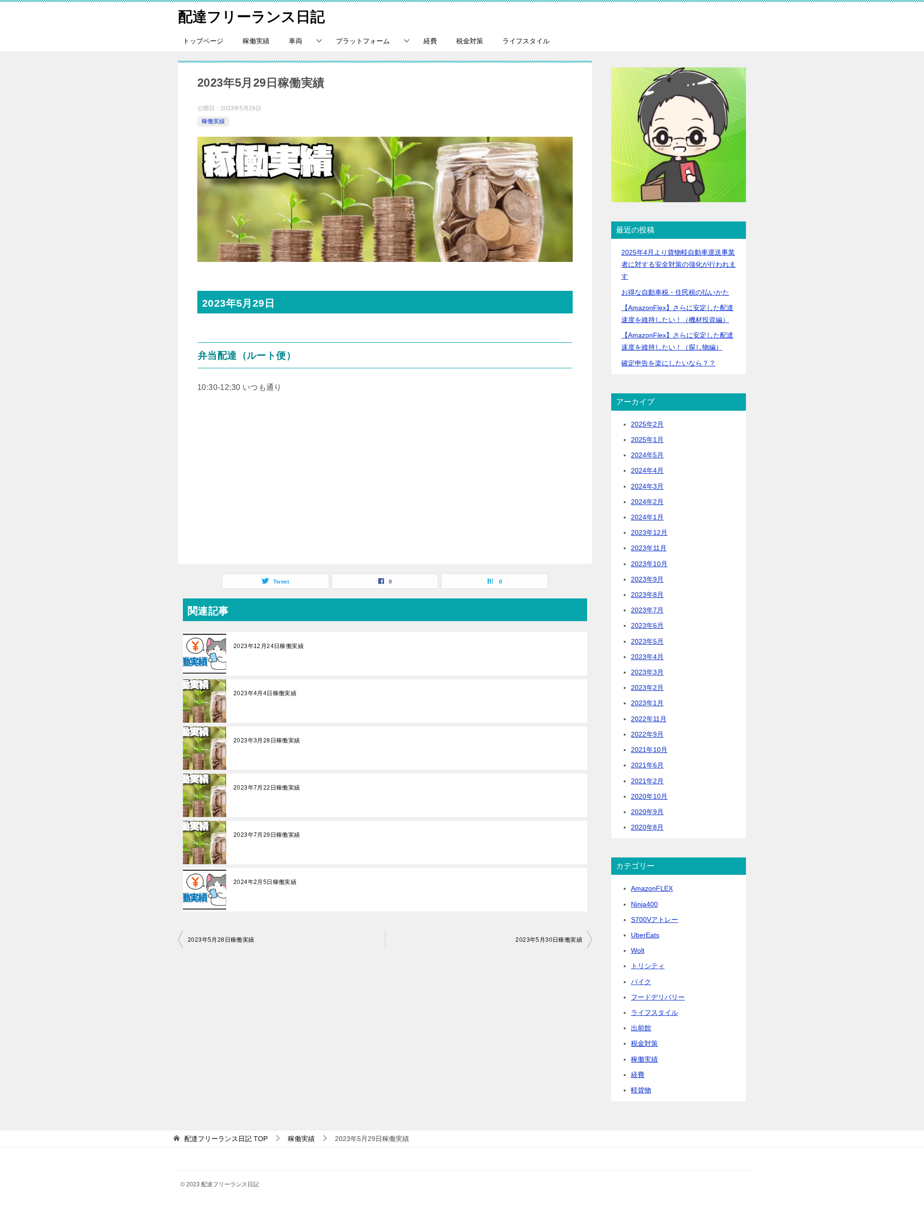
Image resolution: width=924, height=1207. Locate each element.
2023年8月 (647, 594)
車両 (295, 41)
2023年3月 (647, 672)
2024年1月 (647, 517)
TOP (226, 1138)
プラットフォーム (363, 41)
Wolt (637, 950)
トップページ (203, 41)
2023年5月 (647, 641)
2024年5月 (647, 455)
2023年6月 (647, 625)
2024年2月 (647, 502)
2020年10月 (649, 796)
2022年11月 (649, 719)
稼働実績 (256, 41)
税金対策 (469, 41)
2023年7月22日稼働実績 (266, 787)
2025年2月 (647, 424)
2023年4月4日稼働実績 (264, 693)
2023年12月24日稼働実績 (268, 646)
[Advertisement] (385, 482)
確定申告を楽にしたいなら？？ (668, 363)
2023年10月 (649, 564)
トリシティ (648, 966)
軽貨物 (641, 1090)
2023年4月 (647, 657)
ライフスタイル (526, 41)
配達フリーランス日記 (251, 17)
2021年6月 (647, 765)
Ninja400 (644, 904)
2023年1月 (647, 703)
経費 (430, 41)
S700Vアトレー (654, 919)
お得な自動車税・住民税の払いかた (675, 292)
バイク (641, 982)
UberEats (645, 935)
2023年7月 (647, 610)
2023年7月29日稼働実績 (266, 834)
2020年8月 (647, 827)
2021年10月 (649, 749)
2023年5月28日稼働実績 (221, 939)
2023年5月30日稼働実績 (548, 939)
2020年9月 (647, 812)
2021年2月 (647, 781)
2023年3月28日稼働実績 (266, 740)
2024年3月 (647, 486)
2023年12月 (649, 532)
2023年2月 (647, 687)
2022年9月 (647, 734)
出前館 (641, 1028)
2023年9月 (647, 579)
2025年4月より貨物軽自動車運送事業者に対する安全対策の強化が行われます (678, 264)
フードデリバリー (658, 997)
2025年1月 (647, 439)
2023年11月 (649, 548)
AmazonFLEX (652, 888)
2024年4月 (647, 470)
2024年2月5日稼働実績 (264, 882)
